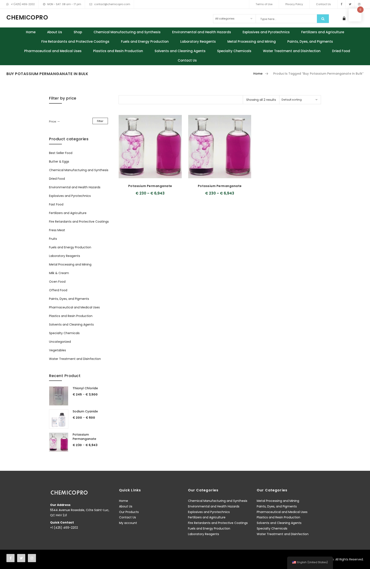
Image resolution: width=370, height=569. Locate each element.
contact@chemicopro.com (112, 4)
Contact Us (323, 4)
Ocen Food (57, 281)
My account (128, 523)
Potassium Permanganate (150, 186)
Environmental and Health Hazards (201, 32)
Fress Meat (57, 230)
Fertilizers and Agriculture (322, 32)
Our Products (129, 512)
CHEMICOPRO (27, 17)
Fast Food (56, 204)
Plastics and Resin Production (118, 51)
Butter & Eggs (59, 161)
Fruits (53, 239)
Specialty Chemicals (234, 51)
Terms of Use (264, 4)
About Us (54, 32)
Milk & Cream (59, 273)
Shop (78, 32)
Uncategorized (60, 342)
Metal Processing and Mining (251, 41)
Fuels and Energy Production (145, 41)
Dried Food (341, 51)
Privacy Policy (294, 4)
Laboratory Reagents (198, 41)
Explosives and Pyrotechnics (266, 32)
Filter (100, 121)
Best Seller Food (60, 153)
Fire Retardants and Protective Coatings (75, 41)
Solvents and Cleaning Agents (180, 51)
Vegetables (57, 350)
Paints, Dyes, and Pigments (310, 41)
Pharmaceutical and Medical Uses (53, 51)
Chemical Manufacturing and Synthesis (127, 32)
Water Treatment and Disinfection (292, 51)
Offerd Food (58, 290)
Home (31, 32)
